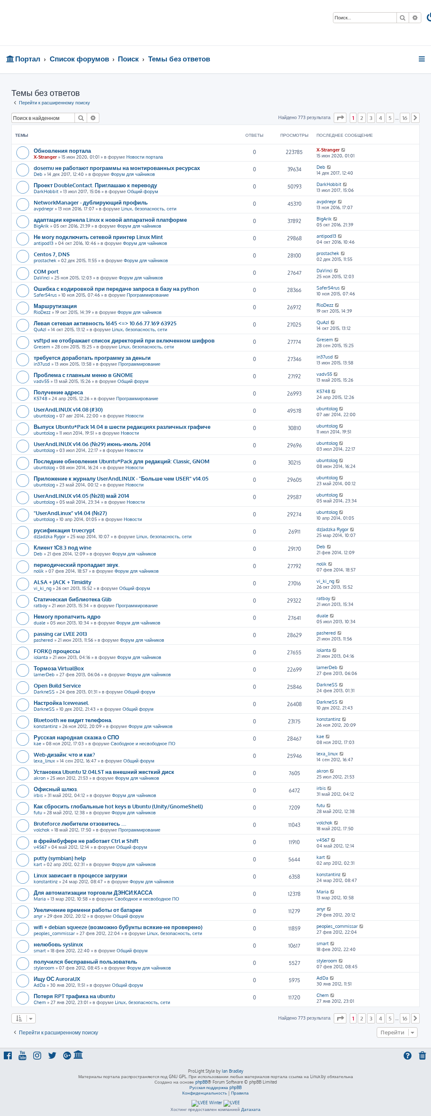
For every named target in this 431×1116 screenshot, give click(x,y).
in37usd (42, 364)
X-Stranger (45, 157)
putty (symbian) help (60, 857)
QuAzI (40, 329)
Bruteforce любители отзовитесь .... (80, 823)
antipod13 (43, 243)
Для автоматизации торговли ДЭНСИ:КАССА (93, 892)
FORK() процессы (57, 650)
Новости (134, 416)
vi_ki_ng (42, 588)
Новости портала (144, 157)
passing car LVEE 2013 (60, 633)
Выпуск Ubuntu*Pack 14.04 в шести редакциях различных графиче (122, 426)
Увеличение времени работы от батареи (88, 909)
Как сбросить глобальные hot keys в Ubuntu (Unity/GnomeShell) (118, 806)
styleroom (44, 968)
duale (39, 623)
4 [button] (380, 117)
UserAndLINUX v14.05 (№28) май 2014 (81, 495)
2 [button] (361, 117)
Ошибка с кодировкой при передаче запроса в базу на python (116, 288)
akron (39, 778)
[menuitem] (423, 1056)
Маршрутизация (55, 305)
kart (38, 864)
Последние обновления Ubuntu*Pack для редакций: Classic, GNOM (122, 461)
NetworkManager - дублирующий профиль (91, 202)
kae (37, 744)
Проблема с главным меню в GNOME (83, 374)
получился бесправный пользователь (85, 961)
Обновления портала (62, 150)
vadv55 (41, 381)
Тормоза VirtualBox (59, 668)
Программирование (148, 295)
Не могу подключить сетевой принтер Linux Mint (98, 236)
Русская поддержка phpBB (215, 1087)
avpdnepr (43, 209)
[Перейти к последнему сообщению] (343, 150)
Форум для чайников (133, 174)
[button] (340, 118)
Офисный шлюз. (56, 788)
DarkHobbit (46, 191)
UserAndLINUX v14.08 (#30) (68, 409)
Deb (38, 174)
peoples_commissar (54, 933)
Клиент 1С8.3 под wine (62, 547)
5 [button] (389, 117)
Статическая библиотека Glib (73, 599)
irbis (38, 795)
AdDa (39, 985)
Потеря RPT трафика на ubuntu (74, 995)
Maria (40, 899)
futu (38, 813)
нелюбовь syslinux (58, 944)
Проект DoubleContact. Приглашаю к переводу (95, 185)
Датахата (251, 1109)
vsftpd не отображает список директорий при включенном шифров (124, 340)
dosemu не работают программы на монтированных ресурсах (117, 167)
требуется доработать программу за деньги (92, 357)
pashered (43, 640)
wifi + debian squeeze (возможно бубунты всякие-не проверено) (118, 926)
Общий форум (142, 191)
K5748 (40, 398)
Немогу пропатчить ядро (67, 616)
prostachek (45, 260)
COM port (46, 271)
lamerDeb (44, 675)
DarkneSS (44, 692)
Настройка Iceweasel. (61, 702)
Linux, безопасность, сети (148, 209)
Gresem (42, 347)
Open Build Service (57, 685)
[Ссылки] (422, 58)
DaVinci (42, 278)
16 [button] (404, 117)
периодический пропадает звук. (77, 564)
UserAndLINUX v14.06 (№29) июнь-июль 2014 (92, 443)
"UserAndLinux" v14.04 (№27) (70, 512)
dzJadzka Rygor (50, 536)
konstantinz (46, 726)
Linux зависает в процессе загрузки (80, 875)
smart (40, 951)
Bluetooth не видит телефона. (73, 719)
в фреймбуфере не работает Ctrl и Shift (86, 840)
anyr (38, 916)
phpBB (201, 1081)
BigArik (41, 226)
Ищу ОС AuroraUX (57, 978)
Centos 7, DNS (52, 254)
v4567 (40, 847)
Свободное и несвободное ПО (143, 744)
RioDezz (42, 312)
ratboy (40, 605)
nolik (39, 571)
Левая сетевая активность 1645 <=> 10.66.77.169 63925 (105, 323)
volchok (42, 830)
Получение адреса (58, 392)
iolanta (41, 657)
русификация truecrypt (64, 530)
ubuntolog (44, 416)
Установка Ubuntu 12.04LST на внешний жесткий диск (104, 771)
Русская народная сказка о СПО (76, 737)
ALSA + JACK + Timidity (62, 581)
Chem (40, 1002)
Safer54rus (45, 295)
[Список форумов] (60, 22)
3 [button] (371, 117)
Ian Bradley (232, 1070)
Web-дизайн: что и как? (64, 754)
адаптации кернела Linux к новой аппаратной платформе (110, 219)
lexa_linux (44, 761)
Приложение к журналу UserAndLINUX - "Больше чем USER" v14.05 (121, 478)
